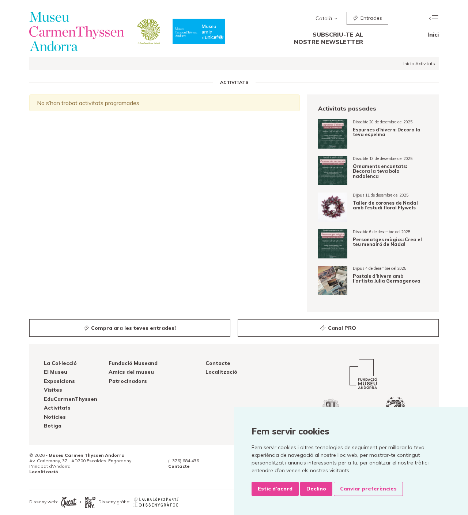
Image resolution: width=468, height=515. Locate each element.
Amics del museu (131, 372)
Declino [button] (316, 488)
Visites (53, 390)
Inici (433, 34)
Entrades (370, 18)
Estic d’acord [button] (275, 488)
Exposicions (59, 381)
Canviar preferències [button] (368, 488)
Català (324, 18)
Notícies (55, 417)
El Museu (55, 372)
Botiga (52, 425)
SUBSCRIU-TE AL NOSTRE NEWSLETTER (328, 38)
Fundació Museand (133, 363)
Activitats (57, 407)
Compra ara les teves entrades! (133, 328)
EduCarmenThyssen (70, 399)
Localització (221, 372)
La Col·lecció (60, 363)
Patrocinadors (128, 381)
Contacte (217, 363)
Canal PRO (341, 328)
